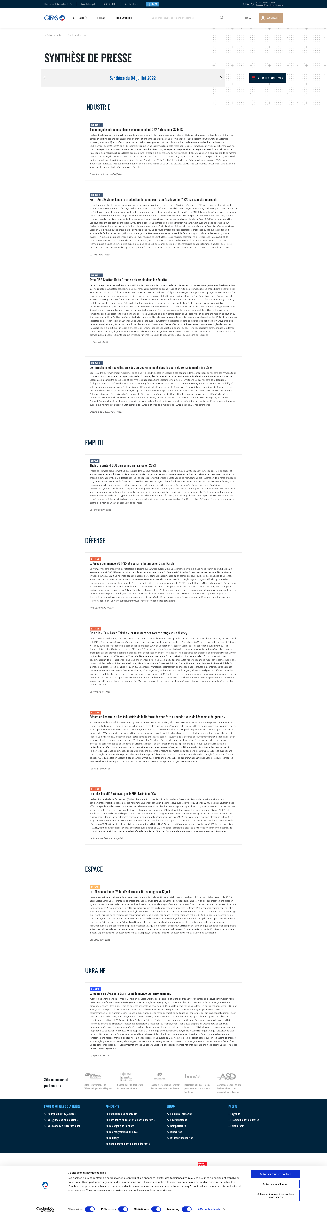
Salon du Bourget (88, 4)
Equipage (152, 4)
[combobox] (56, 4)
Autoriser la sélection (275, 1184)
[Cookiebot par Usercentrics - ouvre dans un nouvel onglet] (45, 1209)
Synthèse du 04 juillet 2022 (133, 78)
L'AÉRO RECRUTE (109, 4)
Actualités (51, 35)
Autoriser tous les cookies (275, 1174)
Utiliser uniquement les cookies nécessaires (275, 1195)
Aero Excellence (131, 4)
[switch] (123, 1209)
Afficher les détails (209, 1209)
